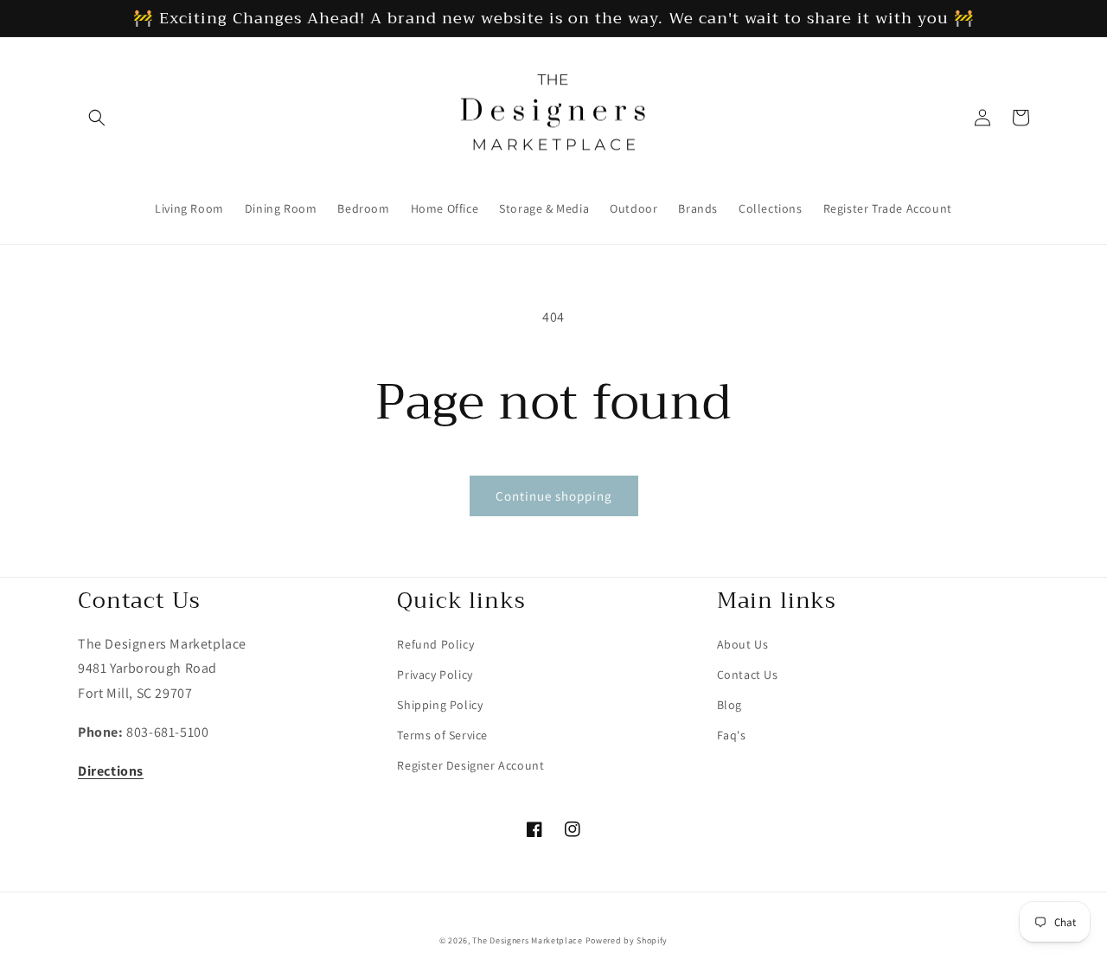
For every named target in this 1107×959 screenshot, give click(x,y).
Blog (729, 705)
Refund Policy (435, 644)
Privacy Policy (434, 674)
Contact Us (747, 674)
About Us (743, 644)
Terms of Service (442, 735)
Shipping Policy (440, 705)
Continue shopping (554, 496)
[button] (97, 118)
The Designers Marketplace (527, 940)
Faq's (731, 735)
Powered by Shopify (627, 940)
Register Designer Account (470, 765)
